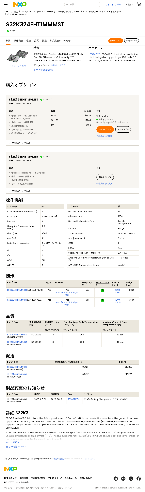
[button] (129, 4)
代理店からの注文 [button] (21, 142)
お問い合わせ (86, 477)
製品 (16, 11)
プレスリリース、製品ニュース (62, 477)
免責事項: (78, 362)
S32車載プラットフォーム (68, 11)
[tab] (72, 142)
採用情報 (24, 477)
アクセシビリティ (41, 488)
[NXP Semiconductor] (19, 4)
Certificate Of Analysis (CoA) (67, 293)
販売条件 (29, 488)
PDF (62, 65)
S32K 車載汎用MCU (92, 11)
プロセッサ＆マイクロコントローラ (37, 11)
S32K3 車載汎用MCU (113, 11)
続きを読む (90, 458)
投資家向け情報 (38, 477)
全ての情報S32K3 (43, 70)
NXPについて (10, 477)
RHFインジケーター (102, 283)
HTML (54, 65)
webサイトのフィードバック (61, 488)
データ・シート (131, 41)
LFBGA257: (94, 54)
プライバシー (9, 488)
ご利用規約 (20, 488)
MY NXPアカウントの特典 (16, 482)
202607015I (73, 399)
